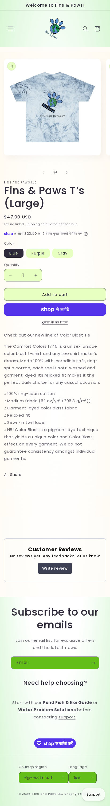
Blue (13, 253)
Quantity (11, 264)
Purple (38, 253)
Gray (63, 253)
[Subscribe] (93, 662)
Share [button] (16, 474)
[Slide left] (43, 172)
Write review (55, 568)
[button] (11, 29)
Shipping (33, 224)
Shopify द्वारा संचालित (78, 794)
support (66, 717)
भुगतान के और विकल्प (55, 322)
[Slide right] (67, 172)
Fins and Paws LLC (47, 794)
